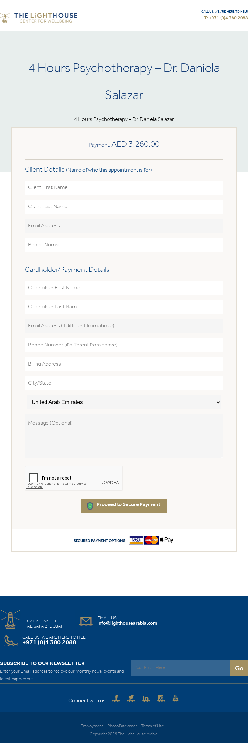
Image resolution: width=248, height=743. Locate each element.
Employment (92, 726)
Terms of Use (152, 726)
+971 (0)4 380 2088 (49, 643)
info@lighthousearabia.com (127, 623)
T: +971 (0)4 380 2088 (226, 18)
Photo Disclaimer (122, 726)
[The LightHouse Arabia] (39, 19)
